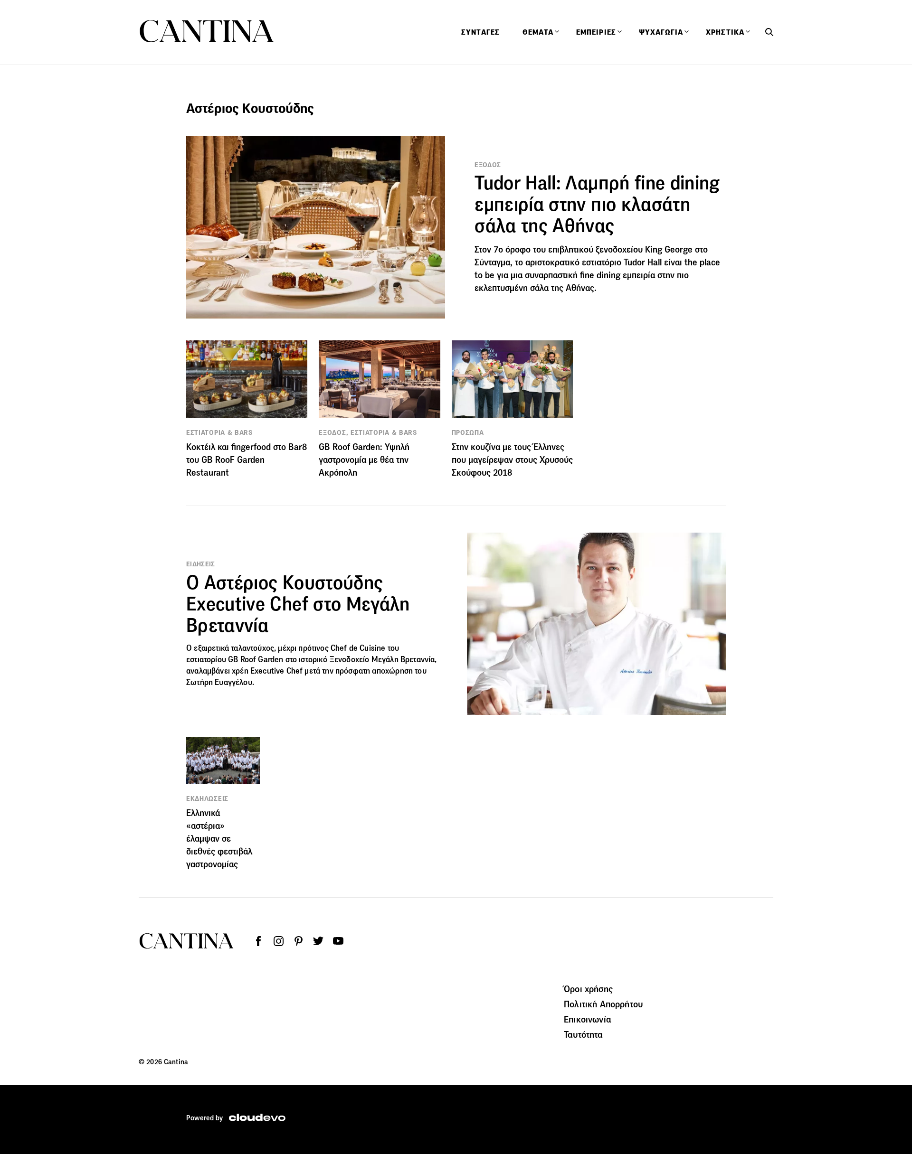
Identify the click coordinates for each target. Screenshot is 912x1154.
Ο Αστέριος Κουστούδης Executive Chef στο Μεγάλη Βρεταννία (298, 604)
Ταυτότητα (583, 1034)
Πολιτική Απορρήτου (603, 1004)
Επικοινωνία (587, 1019)
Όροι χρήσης (588, 989)
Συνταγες (480, 32)
